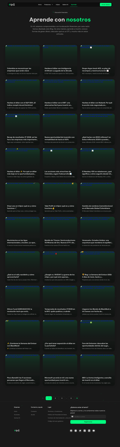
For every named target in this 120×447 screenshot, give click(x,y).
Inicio (40, 4)
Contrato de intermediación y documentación (61, 418)
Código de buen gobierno (55, 421)
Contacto (34, 411)
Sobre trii (65, 4)
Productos (47, 4)
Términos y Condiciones (55, 411)
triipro (58, 4)
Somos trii (17, 418)
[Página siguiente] (77, 398)
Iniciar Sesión (106, 4)
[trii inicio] (12, 4)
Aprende (73, 4)
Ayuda (33, 414)
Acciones (17, 414)
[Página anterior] (43, 398)
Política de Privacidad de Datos (57, 414)
